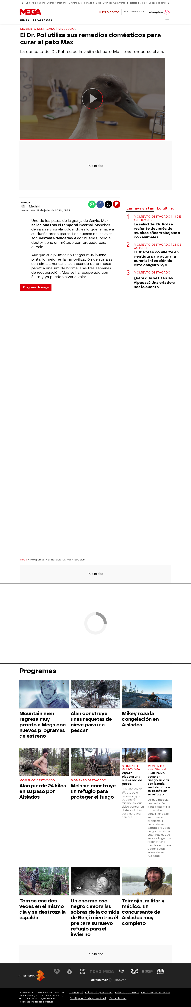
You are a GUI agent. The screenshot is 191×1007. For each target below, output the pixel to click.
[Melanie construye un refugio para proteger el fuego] (95, 762)
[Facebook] (23, 206)
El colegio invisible (137, 3)
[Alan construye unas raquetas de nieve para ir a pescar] (95, 694)
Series (24, 20)
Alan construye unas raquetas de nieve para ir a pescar (91, 722)
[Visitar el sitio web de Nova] (95, 971)
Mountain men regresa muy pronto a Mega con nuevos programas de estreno (42, 725)
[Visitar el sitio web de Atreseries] (121, 971)
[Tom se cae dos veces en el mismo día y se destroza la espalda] (44, 881)
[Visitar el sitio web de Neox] (82, 971)
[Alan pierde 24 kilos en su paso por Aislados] (44, 762)
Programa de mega (36, 287)
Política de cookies (127, 992)
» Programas (36, 559)
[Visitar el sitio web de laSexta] (69, 971)
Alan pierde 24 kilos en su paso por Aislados (42, 791)
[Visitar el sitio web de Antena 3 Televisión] (56, 971)
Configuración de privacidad (88, 998)
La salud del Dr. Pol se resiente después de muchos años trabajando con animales (157, 230)
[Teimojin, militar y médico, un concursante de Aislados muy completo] (147, 881)
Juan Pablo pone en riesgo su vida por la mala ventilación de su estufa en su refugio (159, 783)
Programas (42, 20)
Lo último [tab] (165, 208)
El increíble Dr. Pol (35, 3)
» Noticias (78, 559)
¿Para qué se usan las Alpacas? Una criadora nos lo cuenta (154, 282)
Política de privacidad (98, 992)
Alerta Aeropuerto (57, 3)
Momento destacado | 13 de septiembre (157, 218)
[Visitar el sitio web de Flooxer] (120, 980)
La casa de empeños (159, 3)
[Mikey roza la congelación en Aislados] (147, 694)
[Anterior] (22, 3)
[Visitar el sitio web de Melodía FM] (160, 971)
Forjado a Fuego (92, 3)
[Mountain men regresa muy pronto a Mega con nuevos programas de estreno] (44, 694)
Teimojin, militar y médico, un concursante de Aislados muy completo (143, 912)
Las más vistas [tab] (140, 208)
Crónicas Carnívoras (114, 3)
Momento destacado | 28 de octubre (157, 246)
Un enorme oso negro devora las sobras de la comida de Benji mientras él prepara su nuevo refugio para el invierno (95, 917)
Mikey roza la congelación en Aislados (140, 719)
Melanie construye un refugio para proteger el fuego (93, 791)
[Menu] (167, 20)
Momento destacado (152, 272)
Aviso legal (76, 992)
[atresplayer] (159, 12)
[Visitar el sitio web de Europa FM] (147, 971)
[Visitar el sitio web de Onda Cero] (134, 971)
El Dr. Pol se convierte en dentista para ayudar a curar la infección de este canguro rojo (156, 258)
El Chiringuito (75, 3)
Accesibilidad (117, 998)
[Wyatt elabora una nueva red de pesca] (134, 755)
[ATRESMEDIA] (32, 976)
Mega (23, 559)
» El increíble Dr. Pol (58, 559)
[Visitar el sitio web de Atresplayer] (102, 980)
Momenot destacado (37, 780)
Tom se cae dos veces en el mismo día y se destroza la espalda (42, 909)
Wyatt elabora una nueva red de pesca (132, 778)
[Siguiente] (169, 3)
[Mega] (42, 12)
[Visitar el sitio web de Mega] (108, 971)
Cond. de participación (155, 992)
